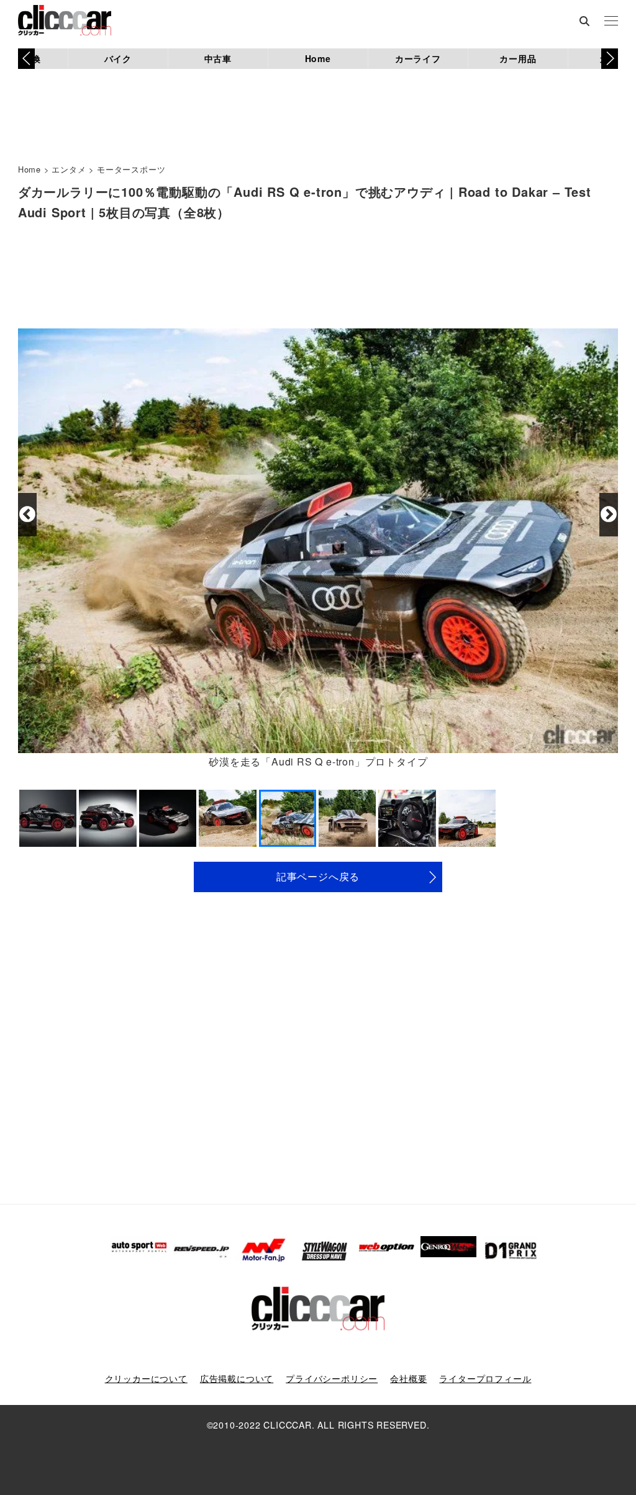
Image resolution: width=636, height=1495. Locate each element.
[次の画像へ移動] (608, 514)
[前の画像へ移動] (27, 514)
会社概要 (408, 1378)
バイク (118, 58)
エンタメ (69, 169)
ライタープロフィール (485, 1378)
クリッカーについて (146, 1378)
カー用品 (517, 58)
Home (318, 58)
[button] (609, 58)
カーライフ (418, 58)
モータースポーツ (131, 169)
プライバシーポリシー (332, 1378)
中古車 (218, 58)
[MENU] (611, 21)
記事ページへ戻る (318, 876)
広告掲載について (236, 1378)
